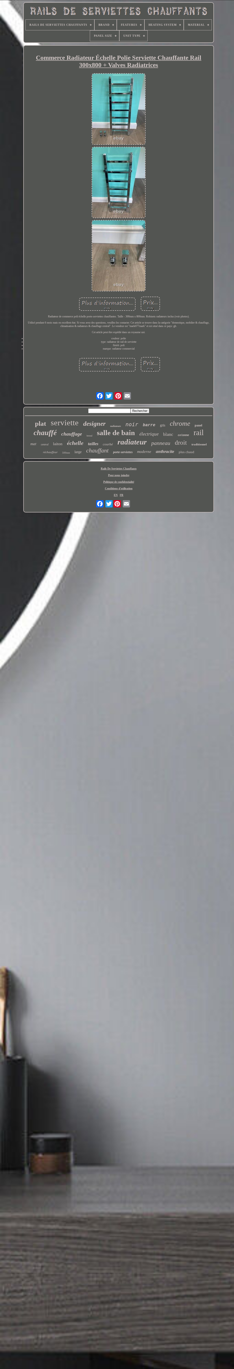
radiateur (132, 442)
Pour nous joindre (118, 475)
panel (198, 425)
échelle (75, 443)
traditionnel (199, 444)
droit (181, 442)
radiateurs (115, 426)
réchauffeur (50, 452)
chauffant (97, 450)
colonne (183, 435)
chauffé (45, 432)
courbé (108, 444)
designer (94, 423)
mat (33, 444)
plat (40, 423)
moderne (144, 451)
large (78, 452)
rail (199, 432)
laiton (57, 444)
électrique (149, 434)
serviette (65, 422)
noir (131, 424)
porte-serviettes (123, 452)
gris (162, 425)
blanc (168, 434)
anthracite (165, 451)
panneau (160, 443)
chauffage (71, 434)
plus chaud (186, 452)
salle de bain (116, 433)
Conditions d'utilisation (119, 488)
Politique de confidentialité (118, 481)
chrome (180, 423)
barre (149, 425)
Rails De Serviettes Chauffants (119, 468)
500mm (66, 452)
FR (121, 495)
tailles (93, 443)
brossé (89, 435)
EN (116, 495)
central (44, 444)
